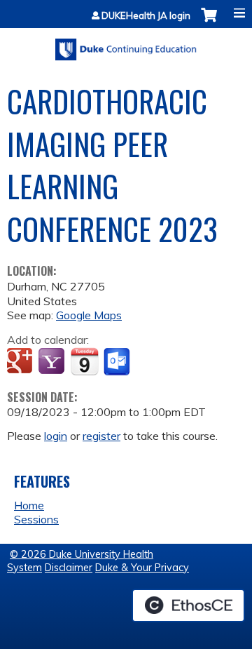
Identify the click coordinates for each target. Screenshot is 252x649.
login (55, 436)
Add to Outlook (118, 362)
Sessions (36, 519)
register (101, 436)
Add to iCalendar (84, 361)
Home (29, 505)
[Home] (126, 44)
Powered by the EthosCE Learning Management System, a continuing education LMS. (188, 605)
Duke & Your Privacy (142, 567)
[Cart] (209, 22)
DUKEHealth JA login (146, 15)
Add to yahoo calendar (52, 362)
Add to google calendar (21, 362)
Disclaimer (68, 567)
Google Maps (89, 315)
